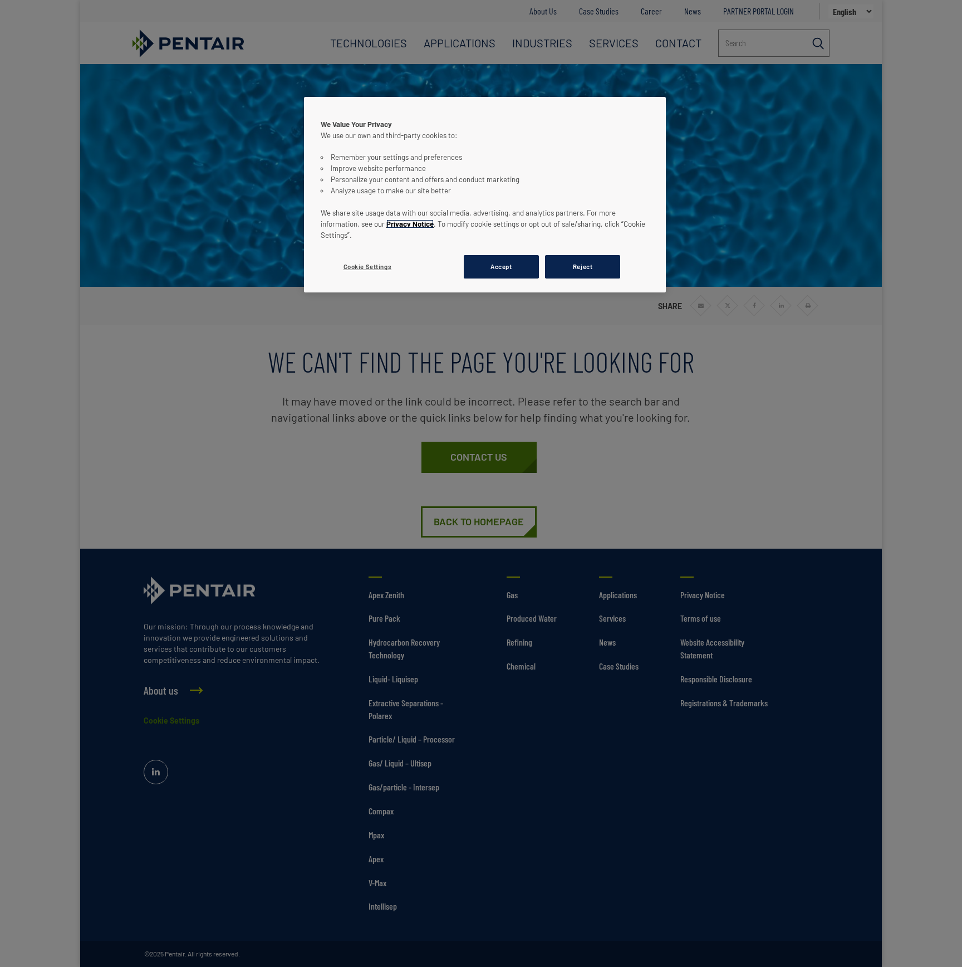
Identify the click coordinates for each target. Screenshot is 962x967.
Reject (582, 266)
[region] (485, 194)
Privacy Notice (410, 223)
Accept (501, 266)
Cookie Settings (367, 266)
